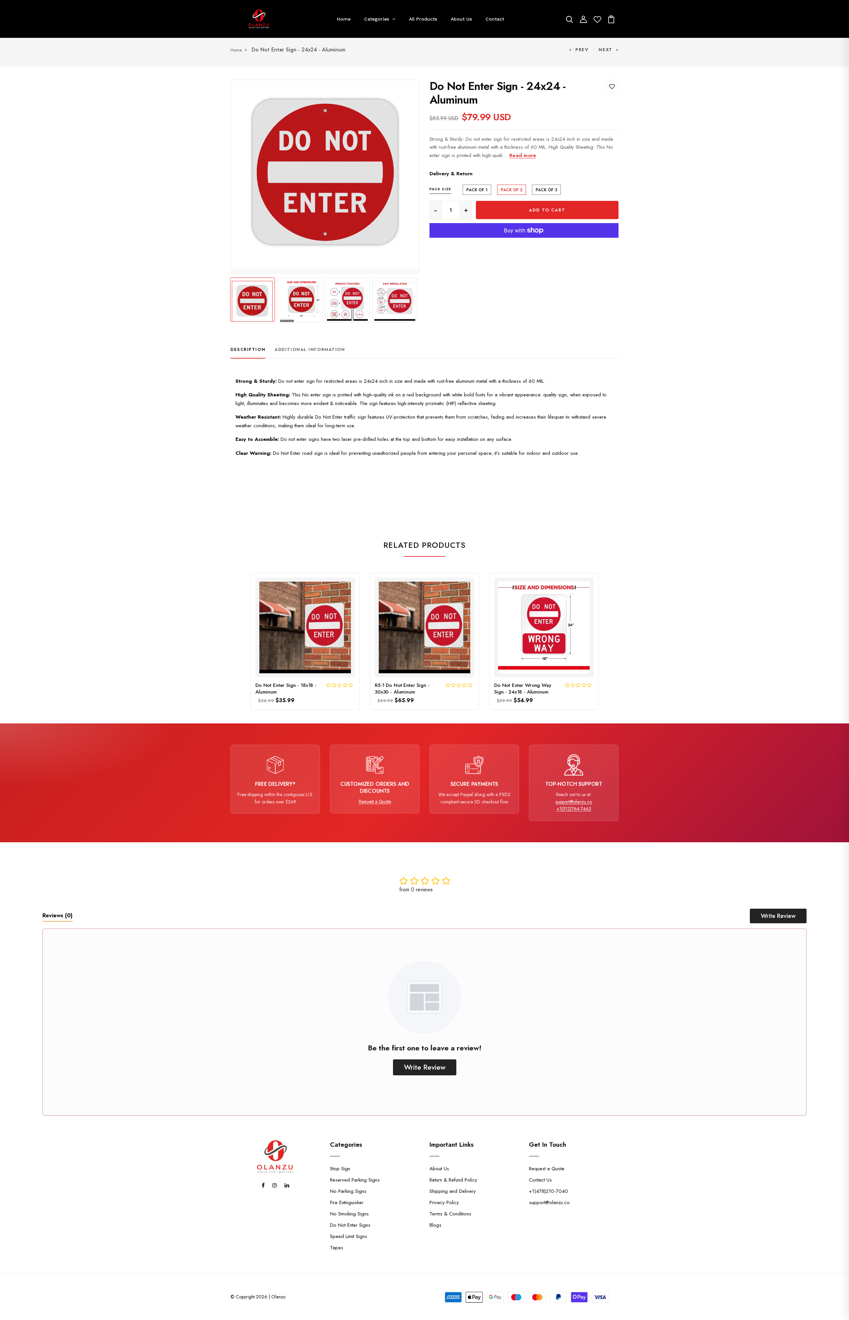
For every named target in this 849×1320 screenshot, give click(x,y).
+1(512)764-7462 (573, 808)
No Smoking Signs (349, 1213)
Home (236, 50)
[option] (325, 174)
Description (247, 349)
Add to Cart (547, 210)
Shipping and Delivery (452, 1191)
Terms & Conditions (450, 1213)
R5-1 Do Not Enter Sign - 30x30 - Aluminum (402, 689)
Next (606, 49)
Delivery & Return (451, 173)
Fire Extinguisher (346, 1202)
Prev (582, 49)
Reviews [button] (57, 915)
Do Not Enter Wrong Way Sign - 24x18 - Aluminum (522, 689)
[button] (340, 685)
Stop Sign (340, 1168)
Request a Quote (375, 801)
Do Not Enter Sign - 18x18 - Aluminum (285, 689)
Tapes (336, 1247)
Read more (522, 155)
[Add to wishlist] (612, 86)
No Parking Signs (348, 1191)
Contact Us (540, 1180)
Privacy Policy (444, 1202)
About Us (439, 1168)
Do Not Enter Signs (350, 1225)
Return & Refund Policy (453, 1180)
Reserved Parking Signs (355, 1180)
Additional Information (310, 349)
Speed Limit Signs (348, 1236)
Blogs (435, 1225)
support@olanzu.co (573, 801)
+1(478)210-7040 (548, 1191)
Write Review (778, 916)
